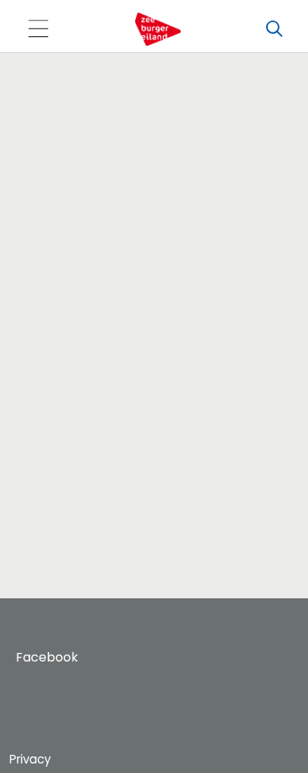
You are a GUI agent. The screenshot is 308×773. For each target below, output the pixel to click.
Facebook (47, 657)
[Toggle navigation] (38, 29)
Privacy (30, 759)
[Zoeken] (274, 29)
